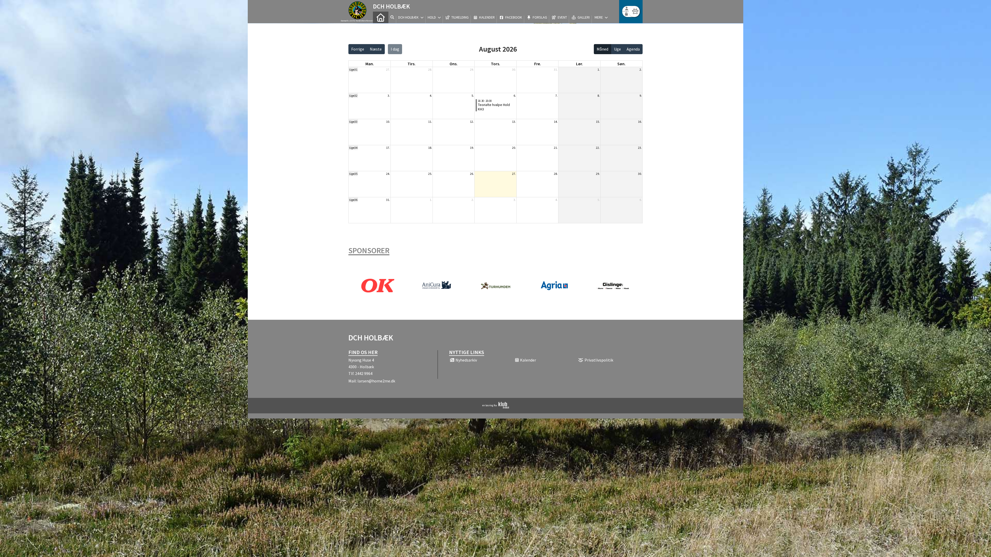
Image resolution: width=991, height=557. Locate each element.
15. (598, 122)
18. (430, 148)
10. (388, 122)
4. (431, 95)
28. (430, 69)
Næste (376, 49)
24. (388, 174)
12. (472, 122)
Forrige (357, 49)
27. (388, 69)
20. (514, 148)
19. (472, 148)
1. (598, 69)
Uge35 (353, 174)
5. (472, 95)
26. (472, 174)
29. (472, 69)
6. (515, 95)
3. (389, 95)
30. (514, 69)
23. (640, 148)
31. (556, 69)
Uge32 (353, 95)
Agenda (633, 49)
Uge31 (353, 69)
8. (598, 95)
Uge (617, 49)
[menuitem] (380, 17)
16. (640, 122)
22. (598, 148)
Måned (602, 49)
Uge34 (353, 148)
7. (556, 95)
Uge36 (353, 200)
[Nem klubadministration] (495, 406)
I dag (395, 49)
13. (514, 122)
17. (388, 148)
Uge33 (353, 122)
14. (556, 122)
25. (430, 174)
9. (641, 95)
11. (430, 122)
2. (641, 69)
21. (556, 148)
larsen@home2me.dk (376, 380)
